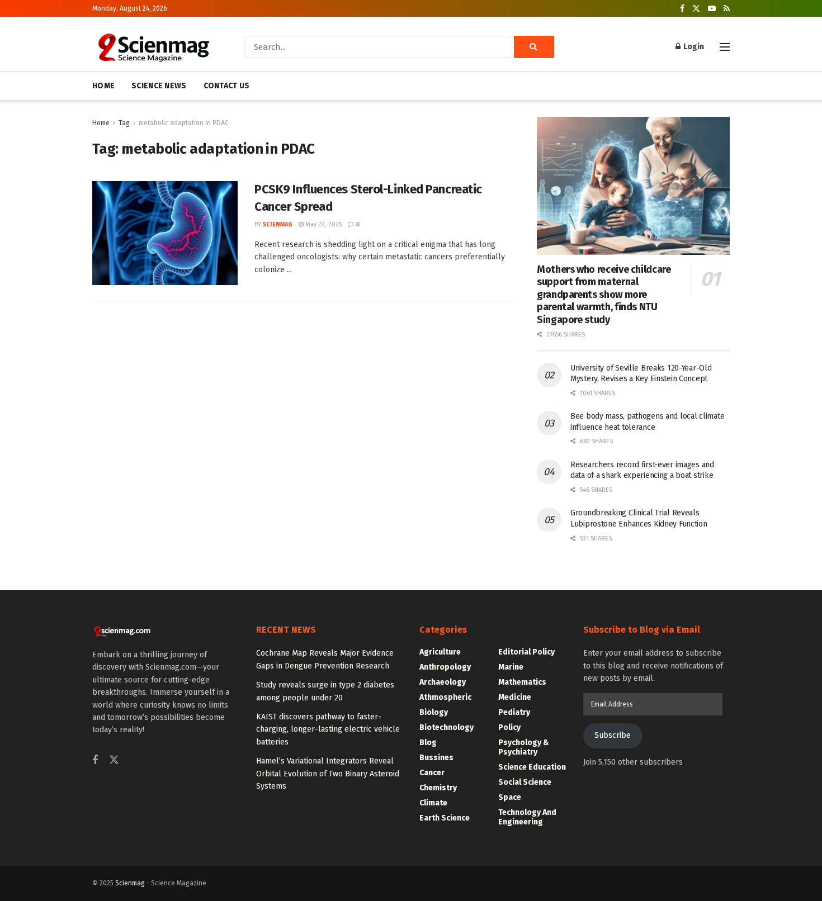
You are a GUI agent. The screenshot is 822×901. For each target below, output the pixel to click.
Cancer (432, 772)
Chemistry (438, 788)
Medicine (514, 697)
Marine (510, 667)
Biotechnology (446, 727)
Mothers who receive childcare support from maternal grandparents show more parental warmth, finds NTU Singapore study (604, 294)
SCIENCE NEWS (158, 86)
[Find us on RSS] (727, 8)
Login (693, 46)
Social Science (524, 782)
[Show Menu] (725, 47)
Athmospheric (445, 697)
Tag (124, 123)
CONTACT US (227, 86)
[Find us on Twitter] (696, 8)
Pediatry (514, 712)
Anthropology (445, 667)
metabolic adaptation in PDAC (184, 123)
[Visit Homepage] (153, 47)
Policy (509, 727)
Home (101, 123)
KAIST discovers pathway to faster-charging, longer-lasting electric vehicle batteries (328, 729)
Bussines (436, 757)
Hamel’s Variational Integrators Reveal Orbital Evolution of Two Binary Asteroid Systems (327, 773)
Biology (433, 712)
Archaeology (442, 682)
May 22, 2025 (323, 224)
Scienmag (130, 883)
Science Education (532, 767)
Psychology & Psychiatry (523, 747)
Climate (433, 803)
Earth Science (444, 818)
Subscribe (612, 735)
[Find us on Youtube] (712, 8)
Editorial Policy (526, 652)
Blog (428, 742)
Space (509, 797)
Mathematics (522, 682)
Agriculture (440, 652)
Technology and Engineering (527, 817)
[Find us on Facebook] (682, 8)
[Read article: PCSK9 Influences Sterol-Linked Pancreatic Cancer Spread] (165, 233)
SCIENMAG (277, 224)
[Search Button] (534, 47)
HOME (103, 86)
